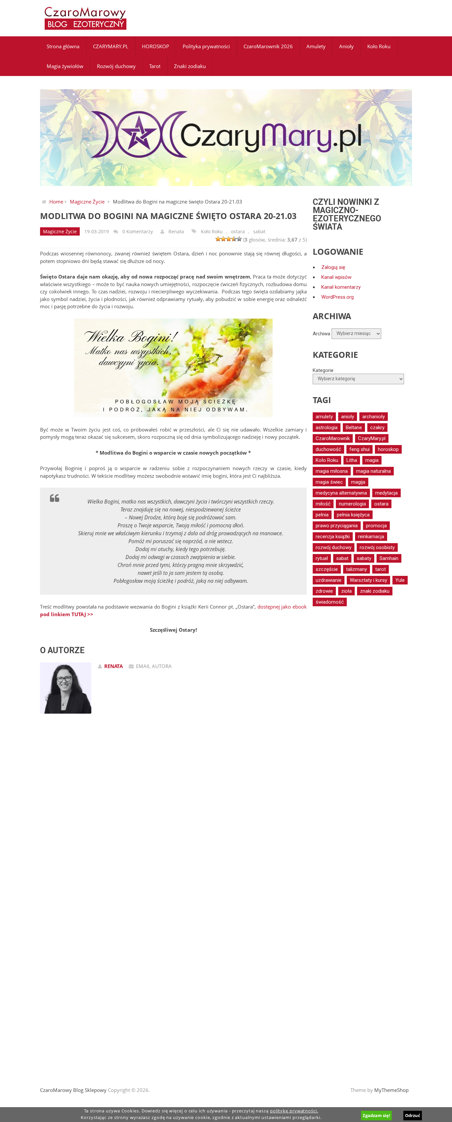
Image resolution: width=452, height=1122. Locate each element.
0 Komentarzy (137, 231)
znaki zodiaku (374, 591)
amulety (324, 417)
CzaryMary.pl (371, 438)
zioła (346, 591)
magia (372, 460)
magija (358, 482)
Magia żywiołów (65, 66)
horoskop (388, 449)
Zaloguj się (333, 267)
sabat (259, 231)
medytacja (386, 493)
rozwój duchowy (333, 547)
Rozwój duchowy (116, 66)
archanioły (373, 417)
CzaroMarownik (333, 438)
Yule (400, 580)
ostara (238, 231)
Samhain (389, 558)
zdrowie (324, 591)
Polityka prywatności (206, 46)
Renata (176, 231)
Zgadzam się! (376, 1115)
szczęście (327, 569)
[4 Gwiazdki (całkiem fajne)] (234, 239)
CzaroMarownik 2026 (268, 46)
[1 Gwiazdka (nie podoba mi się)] (218, 239)
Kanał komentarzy (341, 287)
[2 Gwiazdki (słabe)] (223, 239)
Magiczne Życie (87, 201)
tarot (380, 569)
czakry (377, 427)
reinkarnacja (371, 537)
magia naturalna (373, 471)
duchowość (328, 449)
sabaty (364, 558)
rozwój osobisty (377, 547)
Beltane (354, 427)
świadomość (330, 602)
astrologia (327, 427)
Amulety (316, 46)
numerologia (352, 504)
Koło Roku (378, 46)
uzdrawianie (328, 580)
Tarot (154, 66)
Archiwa (321, 333)
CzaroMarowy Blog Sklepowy (73, 1090)
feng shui (359, 449)
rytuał (322, 558)
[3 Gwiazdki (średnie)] (228, 239)
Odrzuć (412, 1115)
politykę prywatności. (294, 1111)
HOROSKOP (155, 46)
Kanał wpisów (336, 277)
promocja (376, 526)
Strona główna (63, 46)
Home (56, 201)
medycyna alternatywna (341, 493)
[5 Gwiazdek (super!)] (239, 239)
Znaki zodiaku (190, 66)
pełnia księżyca (353, 515)
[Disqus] (173, 812)
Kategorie (323, 370)
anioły (347, 417)
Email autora (154, 666)
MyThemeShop (391, 1090)
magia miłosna (332, 471)
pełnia (322, 515)
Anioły (346, 46)
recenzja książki (333, 537)
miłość (323, 504)
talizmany (356, 569)
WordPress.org (337, 297)
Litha (351, 460)
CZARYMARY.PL (110, 46)
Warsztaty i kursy (368, 580)
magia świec (329, 482)
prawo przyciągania (337, 526)
